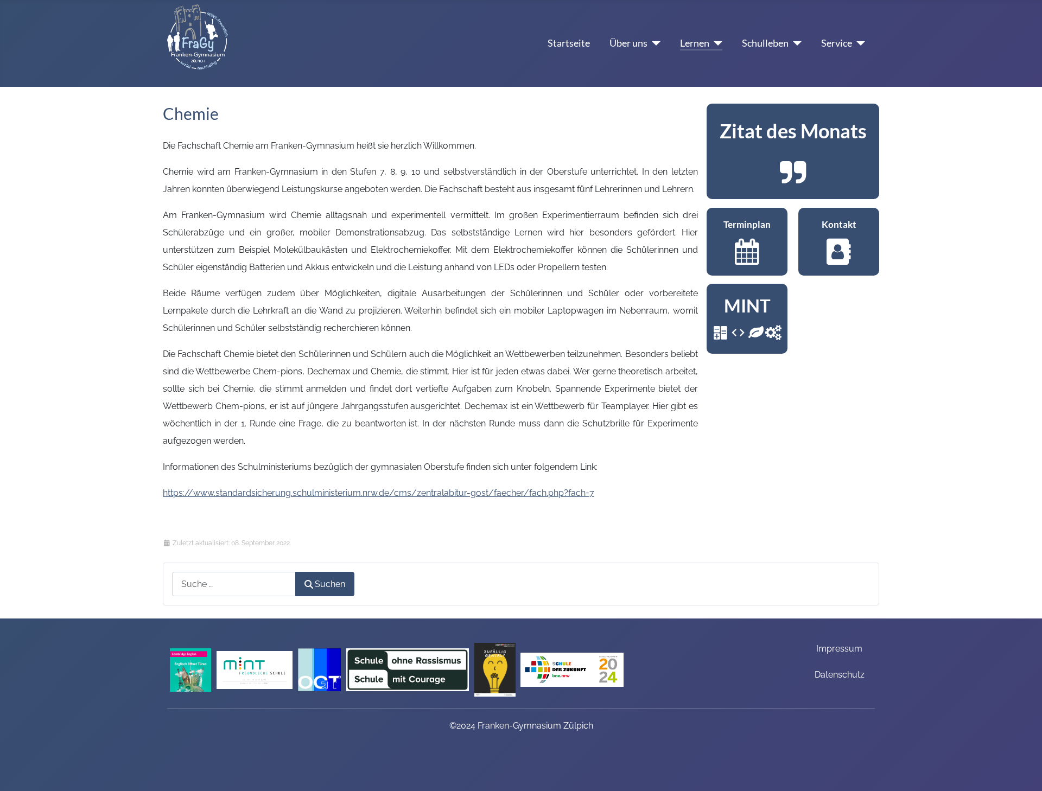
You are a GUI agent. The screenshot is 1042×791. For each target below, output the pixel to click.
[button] (793, 151)
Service (836, 43)
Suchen (330, 584)
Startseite (569, 43)
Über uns (628, 43)
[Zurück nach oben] (1023, 768)
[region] (793, 151)
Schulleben (765, 43)
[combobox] (234, 584)
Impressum (839, 648)
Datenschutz (840, 674)
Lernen (694, 43)
